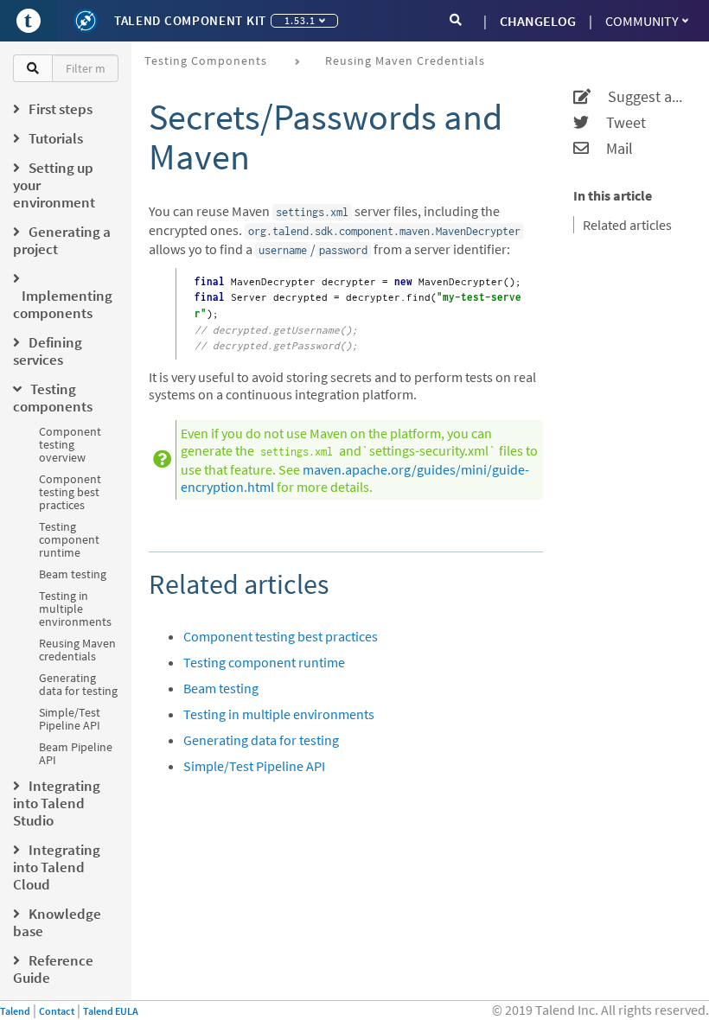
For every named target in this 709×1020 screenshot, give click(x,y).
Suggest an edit (639, 96)
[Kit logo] (85, 20)
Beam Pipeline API (75, 753)
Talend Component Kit (190, 20)
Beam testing (72, 574)
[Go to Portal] (28, 20)
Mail (611, 148)
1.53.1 (300, 20)
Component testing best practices (70, 492)
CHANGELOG (538, 20)
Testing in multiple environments (75, 608)
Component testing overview (70, 444)
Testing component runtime (69, 539)
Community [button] (642, 20)
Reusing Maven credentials (77, 649)
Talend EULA (110, 1010)
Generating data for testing (78, 684)
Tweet (617, 122)
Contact (56, 1010)
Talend (15, 1010)
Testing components (205, 60)
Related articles (627, 224)
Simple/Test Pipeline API (69, 718)
